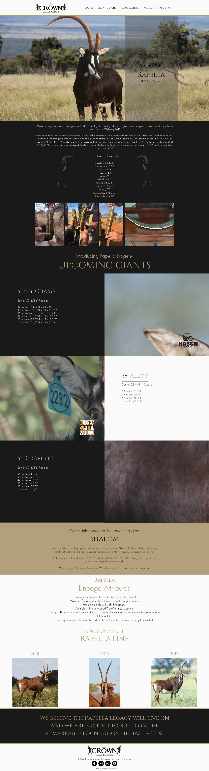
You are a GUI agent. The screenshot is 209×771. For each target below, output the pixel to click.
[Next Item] (169, 224)
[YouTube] (114, 763)
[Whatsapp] (108, 763)
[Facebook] (94, 763)
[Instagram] (101, 763)
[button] (108, 7)
